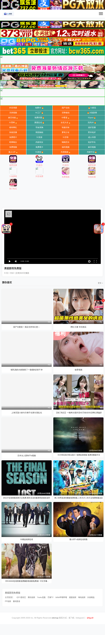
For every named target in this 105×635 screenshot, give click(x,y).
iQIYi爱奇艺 (21, 597)
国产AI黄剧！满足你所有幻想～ (26, 327)
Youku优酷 (41, 597)
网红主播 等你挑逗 (78, 327)
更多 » (100, 283)
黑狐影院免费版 (12, 593)
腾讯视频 (31, 597)
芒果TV (50, 597)
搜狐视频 (72, 597)
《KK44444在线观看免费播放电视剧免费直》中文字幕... (26, 581)
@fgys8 (90, 618)
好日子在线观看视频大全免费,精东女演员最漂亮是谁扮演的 (26, 498)
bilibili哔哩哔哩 (61, 597)
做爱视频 (78, 370)
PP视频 (8, 601)
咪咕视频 (81, 597)
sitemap (55, 618)
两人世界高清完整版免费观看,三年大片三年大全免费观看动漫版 (78, 498)
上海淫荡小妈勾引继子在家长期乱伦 (26, 413)
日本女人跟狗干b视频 (27, 455)
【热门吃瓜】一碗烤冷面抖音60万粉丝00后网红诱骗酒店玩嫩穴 (78, 413)
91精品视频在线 (26, 539)
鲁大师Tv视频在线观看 (78, 539)
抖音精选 (90, 597)
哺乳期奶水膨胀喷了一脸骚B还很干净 (27, 370)
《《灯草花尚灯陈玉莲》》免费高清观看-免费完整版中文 (78, 455)
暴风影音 (16, 601)
